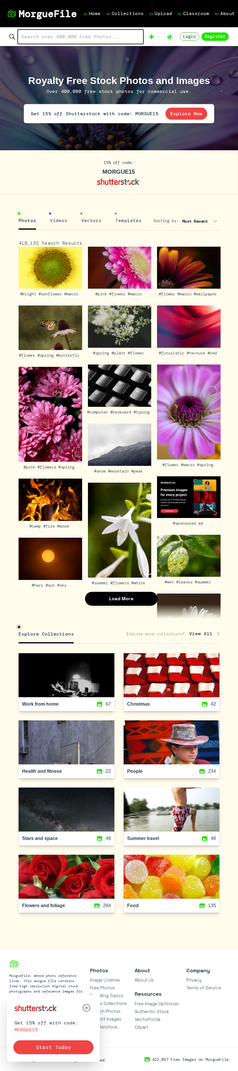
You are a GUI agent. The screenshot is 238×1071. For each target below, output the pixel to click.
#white (139, 582)
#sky (63, 585)
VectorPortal (147, 1019)
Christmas (138, 704)
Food (133, 905)
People (135, 771)
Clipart (141, 1027)
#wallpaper (206, 293)
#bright (29, 293)
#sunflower (51, 293)
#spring (46, 355)
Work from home (40, 704)
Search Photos (105, 1011)
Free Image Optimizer (157, 1003)
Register (215, 36)
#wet (170, 582)
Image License (105, 980)
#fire (50, 526)
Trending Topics (106, 995)
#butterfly (69, 355)
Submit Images (105, 1019)
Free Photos (102, 988)
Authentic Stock (152, 1011)
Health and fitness (42, 771)
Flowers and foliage (43, 905)
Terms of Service (203, 988)
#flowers (47, 467)
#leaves (185, 582)
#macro (72, 293)
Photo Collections (108, 1003)
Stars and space (40, 838)
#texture (197, 353)
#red (213, 353)
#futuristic (173, 353)
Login (189, 36)
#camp (36, 526)
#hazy (39, 585)
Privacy (193, 980)
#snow (101, 471)
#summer (101, 582)
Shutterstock (104, 1027)
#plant (119, 353)
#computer (98, 412)
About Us (144, 980)
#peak (138, 471)
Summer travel (143, 838)
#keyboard (122, 412)
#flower (118, 293)
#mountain (119, 471)
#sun (51, 585)
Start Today (53, 1047)
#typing (143, 412)
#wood (64, 526)
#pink (102, 293)
